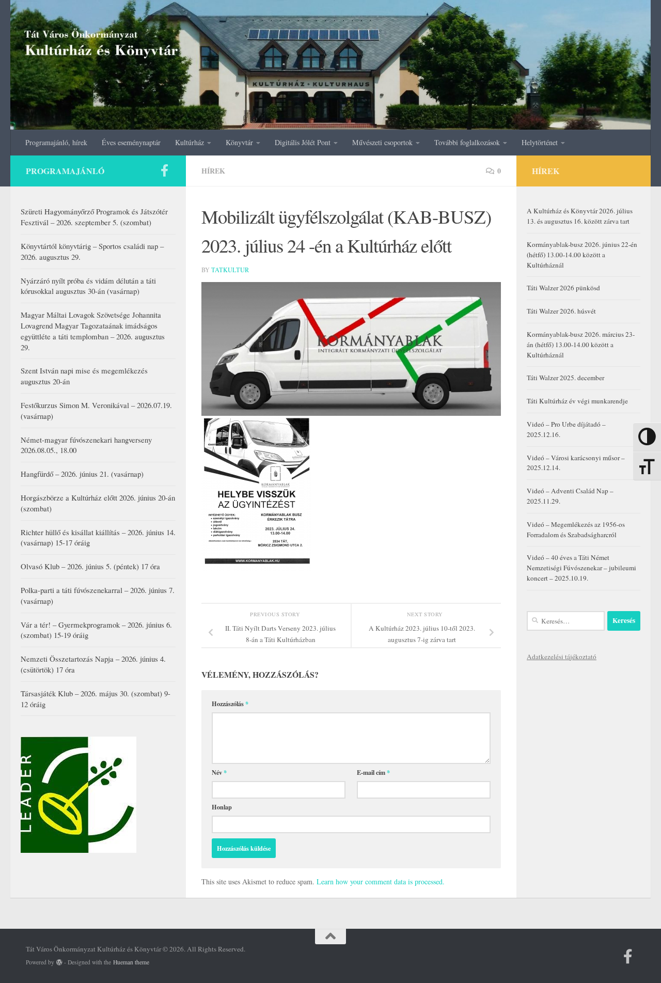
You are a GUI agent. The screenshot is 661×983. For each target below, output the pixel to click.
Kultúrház (189, 142)
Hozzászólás (230, 703)
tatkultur (230, 270)
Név (219, 772)
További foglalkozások (467, 142)
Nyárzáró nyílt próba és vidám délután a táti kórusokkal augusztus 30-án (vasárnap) (88, 286)
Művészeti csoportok (382, 142)
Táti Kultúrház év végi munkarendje (577, 400)
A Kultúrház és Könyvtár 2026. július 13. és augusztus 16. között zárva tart (580, 216)
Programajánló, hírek (56, 142)
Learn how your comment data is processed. (381, 881)
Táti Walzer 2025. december (565, 377)
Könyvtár (239, 142)
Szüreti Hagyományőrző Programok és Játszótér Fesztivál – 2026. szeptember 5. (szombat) (94, 216)
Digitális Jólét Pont (302, 142)
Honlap (222, 807)
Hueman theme (131, 962)
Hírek (213, 170)
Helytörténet (540, 142)
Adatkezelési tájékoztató (561, 656)
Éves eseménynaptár (131, 142)
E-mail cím (373, 772)
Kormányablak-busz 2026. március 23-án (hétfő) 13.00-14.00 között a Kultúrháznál (581, 345)
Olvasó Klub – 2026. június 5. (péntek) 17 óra (90, 566)
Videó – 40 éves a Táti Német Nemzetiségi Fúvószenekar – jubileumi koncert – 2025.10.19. (581, 568)
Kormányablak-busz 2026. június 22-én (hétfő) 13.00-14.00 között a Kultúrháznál (582, 255)
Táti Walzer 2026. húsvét (561, 311)
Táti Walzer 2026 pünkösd (563, 287)
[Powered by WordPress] (59, 962)
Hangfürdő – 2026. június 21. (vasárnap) (82, 474)
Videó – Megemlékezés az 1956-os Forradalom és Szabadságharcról (576, 529)
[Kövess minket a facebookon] (164, 170)
